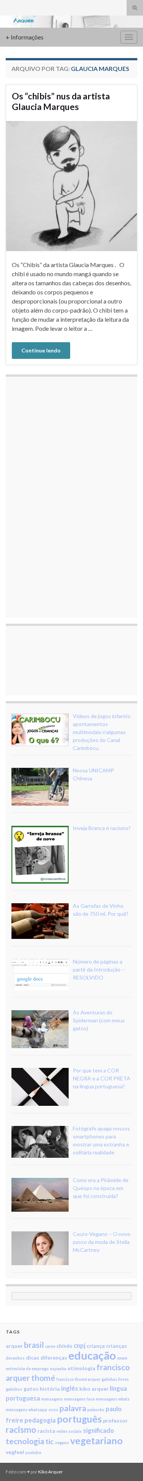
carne (50, 1346)
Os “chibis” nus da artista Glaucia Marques (61, 101)
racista (46, 1431)
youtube (33, 1452)
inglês (69, 1388)
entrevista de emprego (27, 1368)
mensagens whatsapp (26, 1409)
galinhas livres (115, 1379)
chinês (64, 1346)
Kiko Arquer (50, 1472)
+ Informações (24, 37)
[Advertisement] (68, 496)
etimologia (81, 1368)
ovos (53, 1409)
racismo (21, 1429)
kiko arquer (94, 1388)
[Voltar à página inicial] (71, 22)
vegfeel (15, 1452)
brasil (34, 1344)
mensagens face (79, 1398)
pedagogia (40, 1420)
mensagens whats (113, 1398)
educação (92, 1355)
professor (115, 1420)
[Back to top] (125, 1463)
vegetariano (96, 1440)
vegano (62, 1442)
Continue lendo (41, 350)
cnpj (79, 1345)
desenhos (15, 1357)
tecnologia (25, 1441)
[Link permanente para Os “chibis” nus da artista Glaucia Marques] (71, 185)
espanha (58, 1368)
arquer (14, 1346)
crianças (116, 1346)
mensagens (52, 1398)
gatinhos (14, 1389)
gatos (31, 1388)
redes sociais (69, 1431)
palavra (72, 1408)
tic (49, 1441)
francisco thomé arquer (78, 1379)
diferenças (53, 1357)
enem (122, 1357)
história (50, 1388)
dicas (32, 1357)
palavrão (95, 1409)
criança (96, 1346)
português (79, 1418)
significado (98, 1430)
